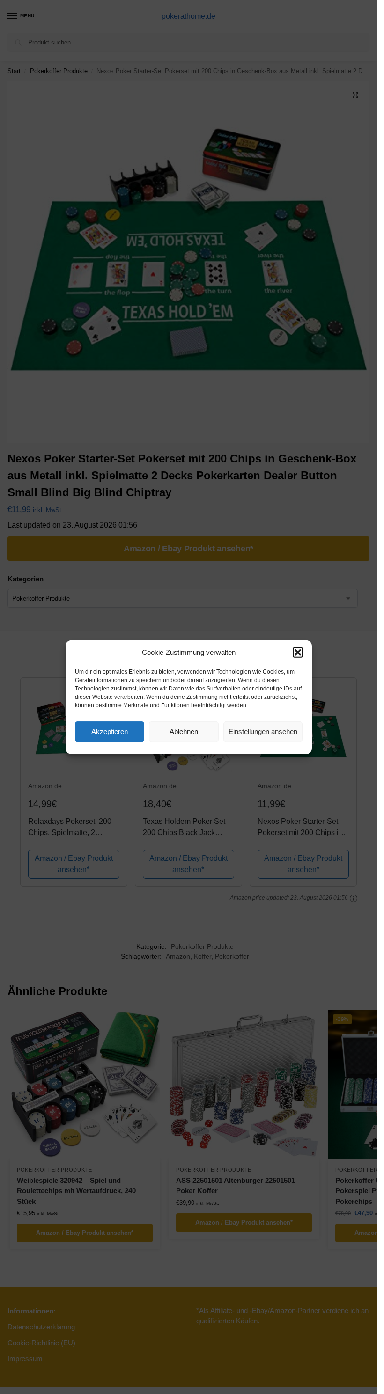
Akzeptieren (109, 731)
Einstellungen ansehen (263, 731)
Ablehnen (184, 731)
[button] (298, 652)
